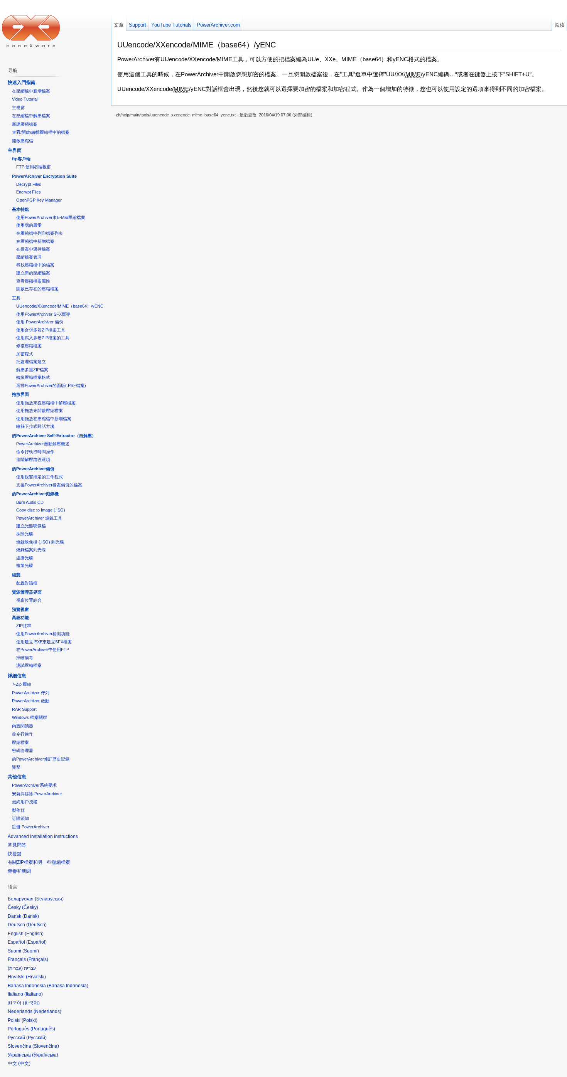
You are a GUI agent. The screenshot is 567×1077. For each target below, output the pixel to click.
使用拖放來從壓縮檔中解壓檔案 (46, 403)
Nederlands (47, 1011)
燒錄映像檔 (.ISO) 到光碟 (40, 542)
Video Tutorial (24, 99)
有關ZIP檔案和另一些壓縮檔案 (39, 862)
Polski (29, 1020)
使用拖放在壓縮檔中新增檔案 (43, 418)
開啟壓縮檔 (22, 140)
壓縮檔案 (20, 742)
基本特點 (20, 209)
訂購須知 (20, 818)
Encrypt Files (28, 192)
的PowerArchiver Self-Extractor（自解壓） (54, 435)
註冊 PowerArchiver (30, 827)
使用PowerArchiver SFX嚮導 (43, 314)
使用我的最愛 (29, 225)
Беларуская (49, 899)
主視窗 (18, 107)
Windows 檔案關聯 (29, 717)
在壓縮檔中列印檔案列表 (39, 233)
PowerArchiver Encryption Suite (44, 176)
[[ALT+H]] (31, 31)
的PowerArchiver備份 (33, 468)
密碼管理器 (22, 750)
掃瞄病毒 (24, 657)
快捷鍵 (15, 854)
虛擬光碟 (24, 557)
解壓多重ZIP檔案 (32, 369)
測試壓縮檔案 (29, 665)
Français (38, 959)
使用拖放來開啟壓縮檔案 (39, 410)
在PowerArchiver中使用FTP (42, 649)
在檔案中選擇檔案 (33, 249)
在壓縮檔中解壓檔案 (31, 115)
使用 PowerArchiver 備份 (39, 322)
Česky (30, 907)
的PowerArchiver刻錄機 (35, 493)
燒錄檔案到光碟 (31, 549)
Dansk (30, 916)
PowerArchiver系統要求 (34, 785)
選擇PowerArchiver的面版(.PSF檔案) (51, 385)
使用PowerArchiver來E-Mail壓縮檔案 (50, 217)
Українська (45, 1055)
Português (43, 1029)
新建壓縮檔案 (24, 124)
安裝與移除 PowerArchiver (37, 793)
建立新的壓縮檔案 (33, 273)
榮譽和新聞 (19, 871)
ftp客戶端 (21, 159)
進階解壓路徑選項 (33, 459)
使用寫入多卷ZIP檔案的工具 (42, 337)
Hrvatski (35, 976)
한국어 (31, 1003)
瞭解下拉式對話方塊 (35, 426)
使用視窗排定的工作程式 (39, 477)
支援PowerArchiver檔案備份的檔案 (49, 485)
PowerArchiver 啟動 (30, 700)
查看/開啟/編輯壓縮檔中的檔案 (40, 132)
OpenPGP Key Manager (39, 200)
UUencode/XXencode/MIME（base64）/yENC (59, 306)
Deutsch (36, 924)
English (34, 933)
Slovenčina (45, 1046)
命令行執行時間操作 (35, 451)
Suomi (30, 951)
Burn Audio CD (30, 502)
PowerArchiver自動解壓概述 (42, 443)
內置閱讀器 (22, 726)
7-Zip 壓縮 (21, 684)
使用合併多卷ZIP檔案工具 (40, 330)
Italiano (33, 994)
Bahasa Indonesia (68, 985)
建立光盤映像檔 (31, 525)
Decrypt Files (28, 184)
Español (36, 942)
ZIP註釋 (23, 625)
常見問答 (17, 845)
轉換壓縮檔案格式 (33, 377)
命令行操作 (22, 734)
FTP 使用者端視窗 (33, 167)
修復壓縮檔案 (29, 345)
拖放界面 (20, 394)
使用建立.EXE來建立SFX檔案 (44, 641)
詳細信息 (17, 675)
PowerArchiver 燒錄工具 (39, 518)
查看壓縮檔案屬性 (33, 281)
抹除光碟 (24, 534)
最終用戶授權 (24, 801)
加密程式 (24, 354)
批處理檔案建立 (31, 361)
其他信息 (17, 776)
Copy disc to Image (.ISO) (40, 510)
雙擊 (16, 767)
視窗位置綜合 (29, 600)
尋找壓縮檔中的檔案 (35, 265)
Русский (36, 1037)
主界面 (15, 150)
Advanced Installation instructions (43, 836)
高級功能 (20, 617)
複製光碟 (24, 565)
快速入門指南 (21, 82)
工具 (16, 298)
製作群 (18, 810)
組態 (16, 574)
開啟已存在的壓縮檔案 (37, 288)
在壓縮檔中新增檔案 (31, 91)
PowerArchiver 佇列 (30, 692)
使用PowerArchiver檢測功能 (42, 633)
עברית (15, 968)
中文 (24, 1063)
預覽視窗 (20, 609)
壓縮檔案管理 (29, 257)
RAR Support (24, 709)
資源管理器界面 (27, 592)
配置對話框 (26, 583)
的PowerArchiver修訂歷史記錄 (40, 759)
